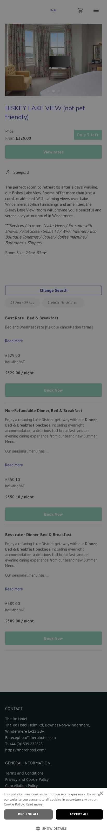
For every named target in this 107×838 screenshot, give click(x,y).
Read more (34, 804)
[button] (53, 828)
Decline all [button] (28, 814)
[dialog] (53, 813)
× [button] (101, 793)
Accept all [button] (79, 814)
